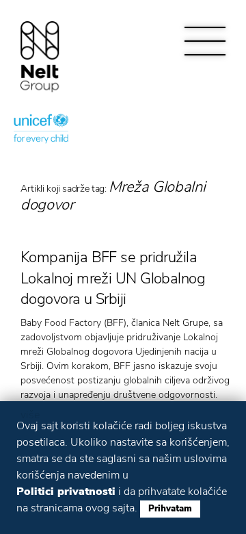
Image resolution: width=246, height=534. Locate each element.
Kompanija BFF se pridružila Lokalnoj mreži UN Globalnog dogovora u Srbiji (112, 278)
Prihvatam (170, 509)
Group (39, 56)
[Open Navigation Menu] (205, 41)
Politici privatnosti (65, 491)
